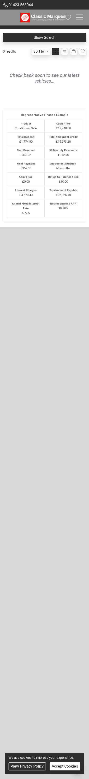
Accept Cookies (65, 766)
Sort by (39, 52)
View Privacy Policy (27, 766)
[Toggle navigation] (79, 17)
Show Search (44, 37)
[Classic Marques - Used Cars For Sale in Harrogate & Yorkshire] (43, 17)
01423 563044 (21, 5)
